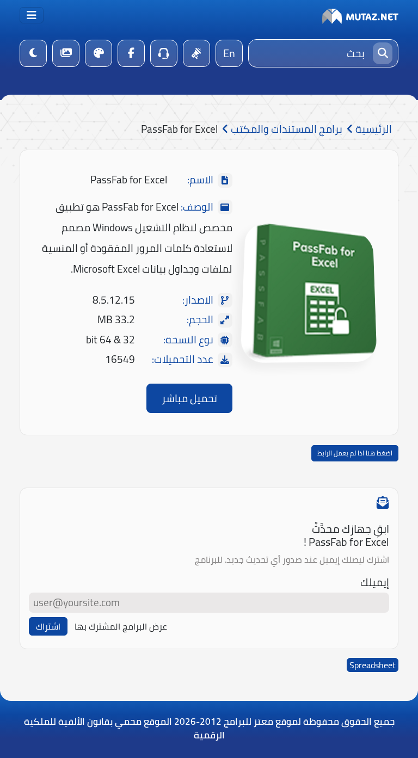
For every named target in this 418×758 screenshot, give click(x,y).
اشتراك (48, 626)
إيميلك (374, 582)
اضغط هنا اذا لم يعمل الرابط (354, 453)
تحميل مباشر (189, 398)
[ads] (196, 53)
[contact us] (163, 53)
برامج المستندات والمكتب (285, 129)
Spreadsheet (372, 665)
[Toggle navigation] (32, 15)
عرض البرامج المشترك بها (121, 626)
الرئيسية (372, 129)
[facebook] (131, 53)
